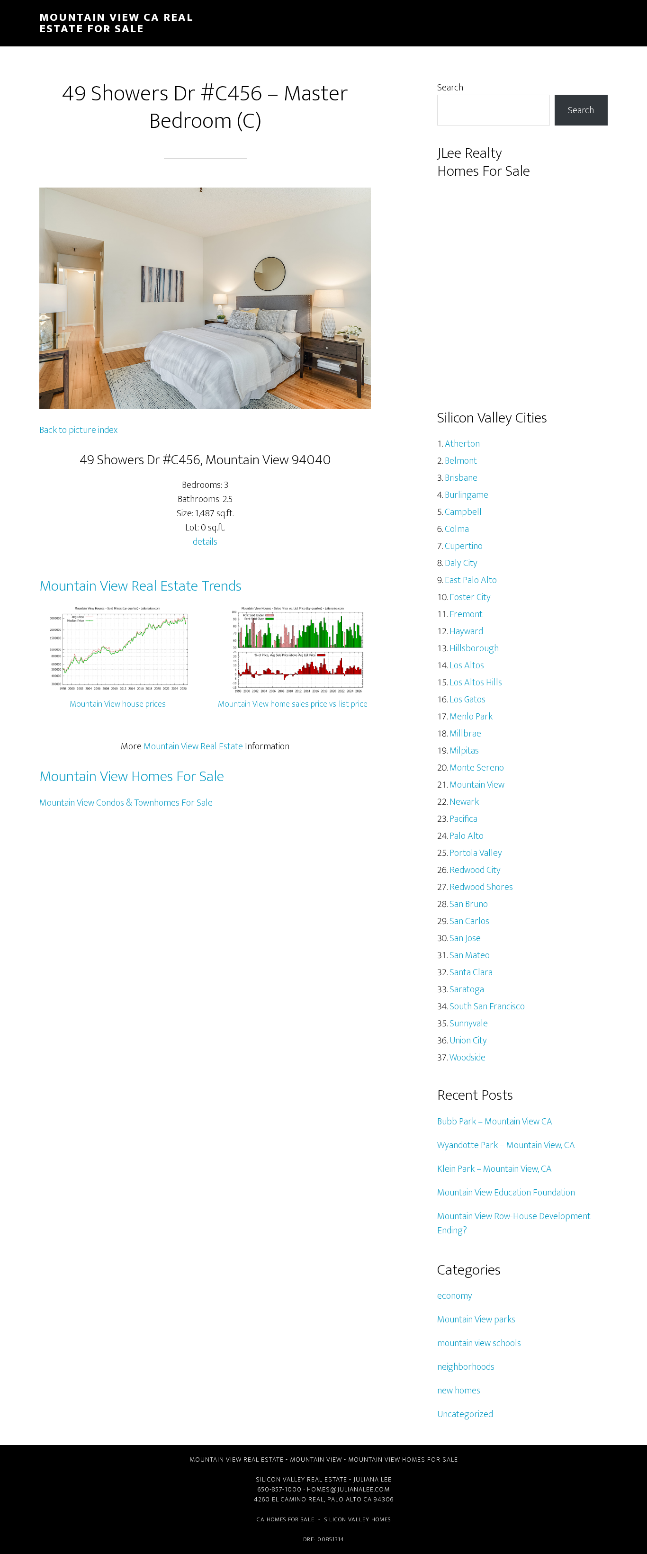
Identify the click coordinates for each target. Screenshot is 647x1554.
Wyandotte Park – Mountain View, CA (506, 1145)
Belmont (461, 461)
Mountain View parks (476, 1319)
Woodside (467, 1058)
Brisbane (461, 478)
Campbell (463, 512)
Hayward (466, 631)
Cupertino (464, 546)
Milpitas (464, 751)
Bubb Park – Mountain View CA (494, 1122)
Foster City (470, 597)
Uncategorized (465, 1414)
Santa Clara (471, 972)
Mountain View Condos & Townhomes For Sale (126, 803)
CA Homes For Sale (286, 1519)
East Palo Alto (471, 580)
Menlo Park (471, 717)
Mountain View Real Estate (193, 746)
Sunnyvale (468, 1023)
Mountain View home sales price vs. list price (293, 704)
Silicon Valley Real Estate (301, 1479)
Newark (464, 802)
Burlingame (466, 495)
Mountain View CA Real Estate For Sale (116, 23)
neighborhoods (465, 1367)
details (205, 542)
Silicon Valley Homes (357, 1519)
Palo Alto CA (349, 1499)
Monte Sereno (476, 768)
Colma (457, 529)
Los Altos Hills (475, 682)
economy (454, 1296)
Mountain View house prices (118, 704)
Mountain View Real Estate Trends (140, 586)
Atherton (462, 444)
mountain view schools (479, 1343)
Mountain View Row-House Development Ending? (514, 1223)
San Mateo (469, 955)
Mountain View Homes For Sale (131, 776)
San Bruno (468, 904)
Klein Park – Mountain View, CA (494, 1169)
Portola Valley (475, 853)
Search (450, 88)
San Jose (465, 938)
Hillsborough (474, 648)
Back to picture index (78, 430)
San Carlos (469, 921)
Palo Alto (466, 836)
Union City (468, 1041)
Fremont (466, 614)
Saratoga (466, 989)
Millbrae (465, 734)
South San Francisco (487, 1006)
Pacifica (463, 819)
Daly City (461, 563)
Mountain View (476, 785)
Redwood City (475, 870)
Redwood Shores (481, 887)
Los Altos (466, 665)
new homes (458, 1391)
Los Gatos (467, 700)
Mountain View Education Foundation (506, 1193)
